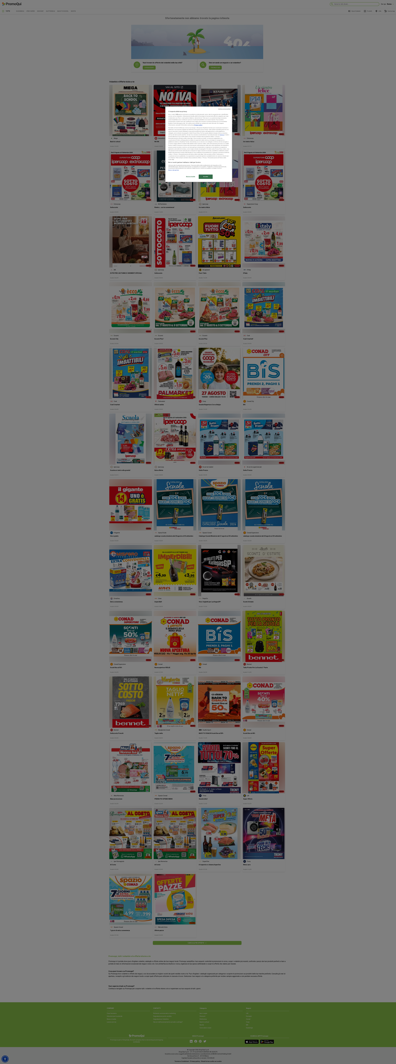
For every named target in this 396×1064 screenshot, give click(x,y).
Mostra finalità (190, 176)
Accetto (205, 176)
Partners (222, 135)
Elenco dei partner (173, 170)
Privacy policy (198, 125)
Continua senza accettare (224, 109)
